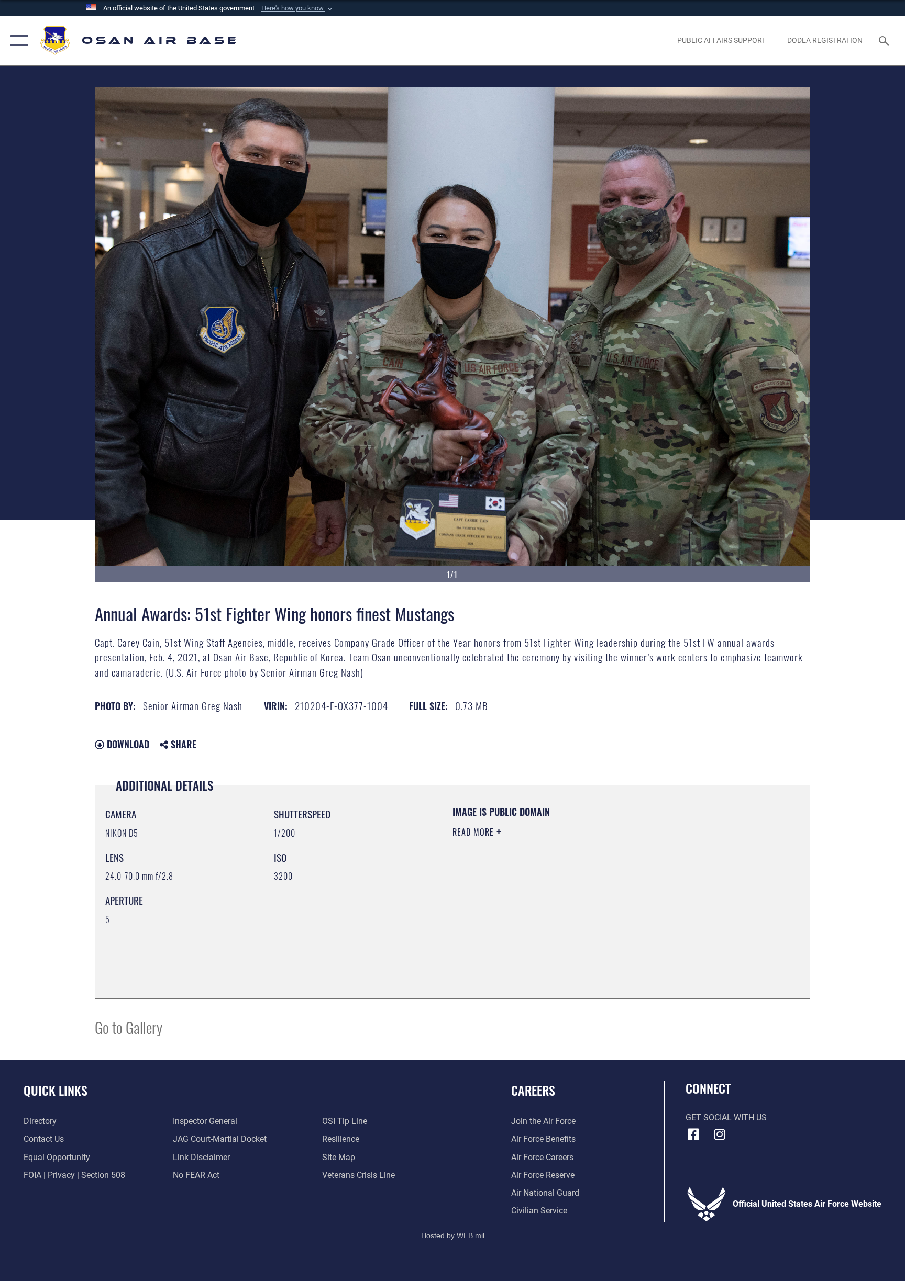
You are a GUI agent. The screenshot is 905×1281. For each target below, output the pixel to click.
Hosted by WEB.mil (452, 1235)
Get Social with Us (726, 1117)
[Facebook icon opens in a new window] (693, 1134)
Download (126, 744)
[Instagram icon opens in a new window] (719, 1134)
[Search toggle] (885, 40)
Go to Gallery (128, 1027)
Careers (533, 1090)
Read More (474, 832)
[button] (298, 8)
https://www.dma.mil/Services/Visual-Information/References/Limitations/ (575, 898)
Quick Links (55, 1090)
